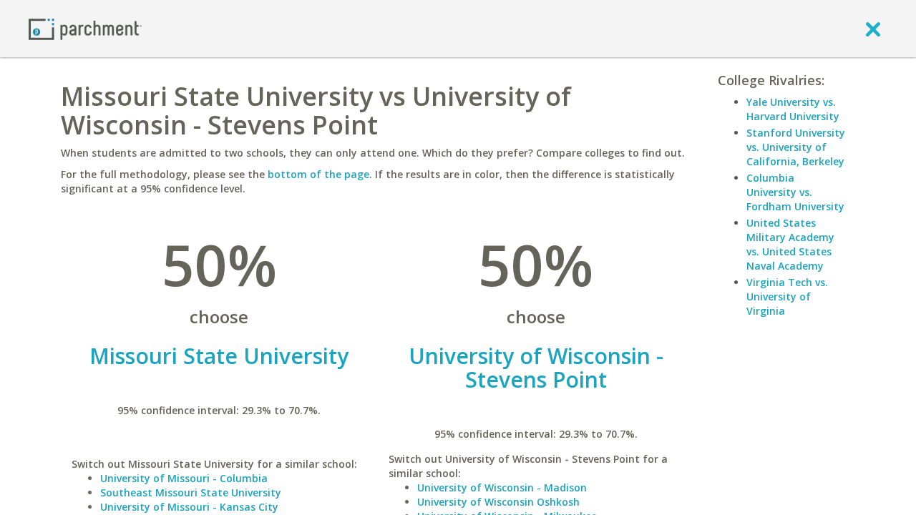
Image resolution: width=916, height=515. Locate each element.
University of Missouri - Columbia (184, 478)
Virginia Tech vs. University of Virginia (787, 296)
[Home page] (85, 28)
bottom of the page (318, 174)
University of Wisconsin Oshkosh (498, 502)
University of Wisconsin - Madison (502, 487)
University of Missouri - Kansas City (189, 507)
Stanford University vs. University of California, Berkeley (795, 147)
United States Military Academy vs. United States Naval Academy (790, 244)
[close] (873, 28)
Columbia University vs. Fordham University (795, 192)
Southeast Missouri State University (190, 492)
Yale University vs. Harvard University (792, 109)
